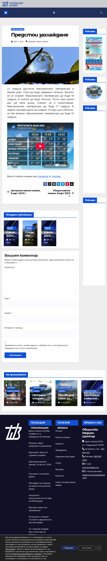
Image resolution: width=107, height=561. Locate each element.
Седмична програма (65, 456)
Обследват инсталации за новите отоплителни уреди (39, 486)
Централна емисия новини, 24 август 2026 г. (40, 464)
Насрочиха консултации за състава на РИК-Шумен (40, 498)
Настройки (87, 548)
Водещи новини (13, 391)
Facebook (43, 176)
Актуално (11, 388)
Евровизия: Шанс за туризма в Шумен (66, 400)
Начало (58, 431)
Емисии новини (17, 29)
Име (7, 298)
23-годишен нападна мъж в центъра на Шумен (39, 532)
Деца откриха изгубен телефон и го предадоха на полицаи (39, 434)
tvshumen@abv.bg (90, 467)
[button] (101, 13)
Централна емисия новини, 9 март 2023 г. (25, 192)
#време (32, 41)
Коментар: (10, 267)
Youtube (55, 176)
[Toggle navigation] (54, 12)
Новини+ (36, 391)
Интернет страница (14, 328)
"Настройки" (10, 549)
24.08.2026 (13, 402)
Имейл (8, 313)
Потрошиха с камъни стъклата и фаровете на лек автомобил (40, 520)
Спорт (58, 463)
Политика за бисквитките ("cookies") (27, 554)
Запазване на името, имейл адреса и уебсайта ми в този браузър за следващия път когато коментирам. (36, 346)
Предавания (61, 450)
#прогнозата (42, 41)
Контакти (59, 476)
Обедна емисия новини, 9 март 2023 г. (59, 193)
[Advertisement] (94, 153)
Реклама (59, 469)
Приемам (69, 548)
